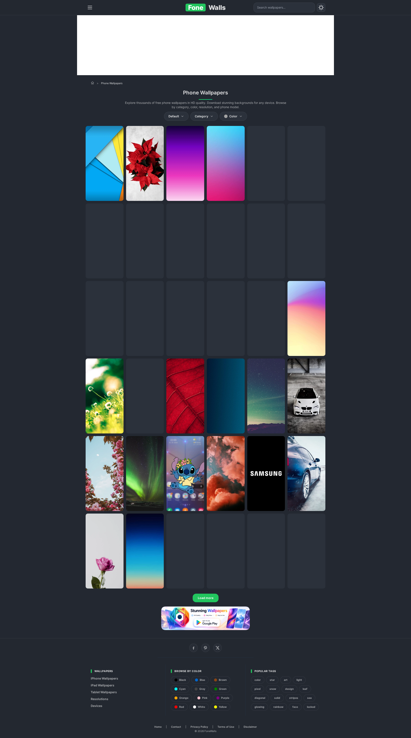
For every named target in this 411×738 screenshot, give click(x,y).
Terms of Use (225, 726)
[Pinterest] (205, 648)
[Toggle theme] (321, 7)
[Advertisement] (205, 45)
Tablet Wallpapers (104, 692)
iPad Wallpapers (102, 685)
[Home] (92, 83)
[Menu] (90, 7)
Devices (96, 706)
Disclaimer (250, 726)
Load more (205, 598)
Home (158, 726)
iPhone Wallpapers (104, 678)
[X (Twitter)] (217, 648)
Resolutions (99, 699)
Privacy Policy (199, 726)
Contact (176, 726)
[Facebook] (193, 648)
